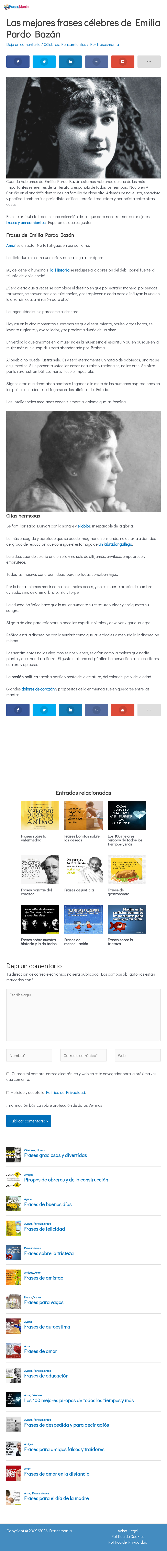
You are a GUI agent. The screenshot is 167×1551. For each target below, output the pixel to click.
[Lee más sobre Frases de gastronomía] (127, 868)
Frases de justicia (79, 889)
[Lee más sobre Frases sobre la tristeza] (127, 918)
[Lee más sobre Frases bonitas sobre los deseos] (83, 815)
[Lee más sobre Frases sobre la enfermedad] (40, 815)
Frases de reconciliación (76, 941)
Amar (11, 245)
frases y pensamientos (26, 222)
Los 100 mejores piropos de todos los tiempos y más (125, 839)
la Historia (59, 270)
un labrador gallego (115, 544)
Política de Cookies (127, 1536)
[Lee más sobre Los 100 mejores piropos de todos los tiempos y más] (127, 815)
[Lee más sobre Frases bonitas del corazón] (40, 868)
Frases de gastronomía (118, 891)
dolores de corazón (38, 688)
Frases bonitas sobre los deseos (82, 837)
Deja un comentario (23, 44)
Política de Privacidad (65, 1092)
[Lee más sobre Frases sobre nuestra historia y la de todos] (40, 918)
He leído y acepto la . (47, 1092)
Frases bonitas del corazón (36, 891)
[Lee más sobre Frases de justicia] (83, 868)
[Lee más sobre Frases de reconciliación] (83, 918)
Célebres (51, 44)
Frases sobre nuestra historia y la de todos (39, 941)
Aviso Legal (128, 1530)
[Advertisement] (83, 747)
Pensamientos (73, 44)
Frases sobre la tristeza (120, 941)
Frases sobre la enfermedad (33, 837)
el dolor (84, 525)
